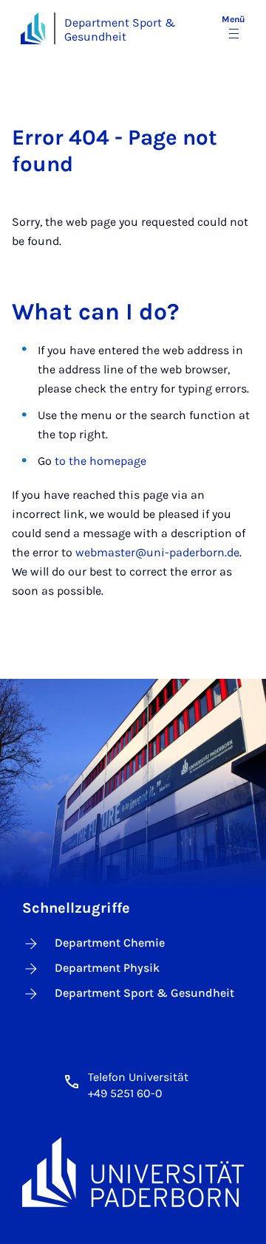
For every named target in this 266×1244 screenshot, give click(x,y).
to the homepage (100, 461)
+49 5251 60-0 (125, 1093)
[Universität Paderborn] (133, 1171)
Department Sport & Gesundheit (120, 29)
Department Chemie (110, 943)
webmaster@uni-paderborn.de (157, 552)
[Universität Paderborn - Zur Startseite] (33, 28)
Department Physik (107, 968)
